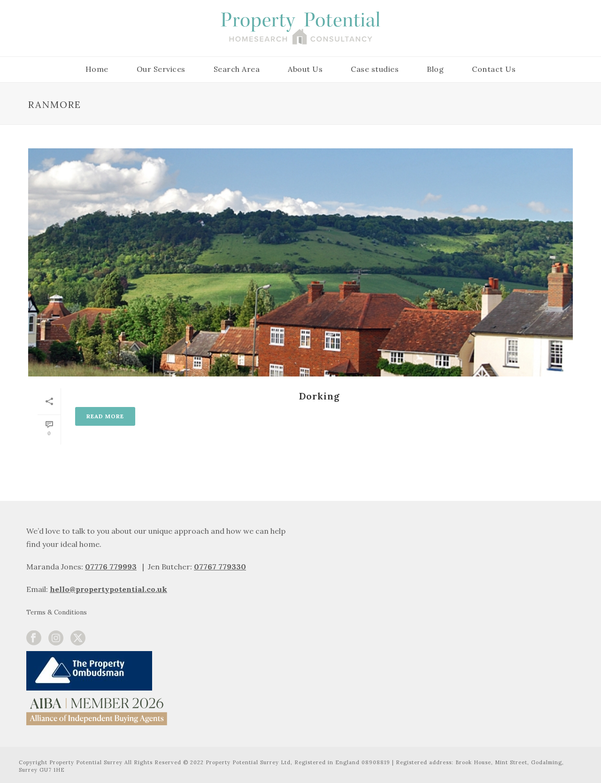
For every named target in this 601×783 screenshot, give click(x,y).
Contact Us (494, 69)
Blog (435, 69)
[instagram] (55, 638)
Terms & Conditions (56, 612)
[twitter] (77, 638)
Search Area (237, 69)
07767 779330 (220, 566)
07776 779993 (111, 566)
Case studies (375, 69)
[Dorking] (300, 262)
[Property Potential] (300, 28)
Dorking (319, 396)
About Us (305, 69)
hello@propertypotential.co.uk (108, 589)
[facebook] (33, 638)
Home (96, 69)
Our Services (161, 69)
